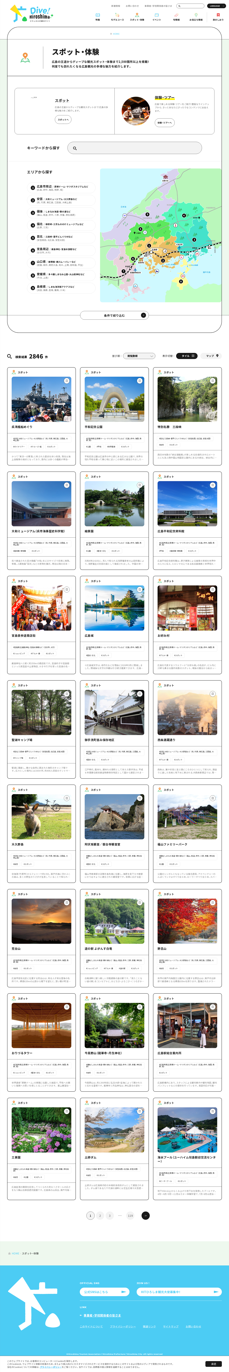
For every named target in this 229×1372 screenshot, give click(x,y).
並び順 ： (117, 356)
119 (130, 1215)
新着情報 (115, 5)
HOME (116, 33)
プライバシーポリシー (51, 1367)
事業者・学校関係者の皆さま (158, 5)
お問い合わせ (132, 5)
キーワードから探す (43, 148)
